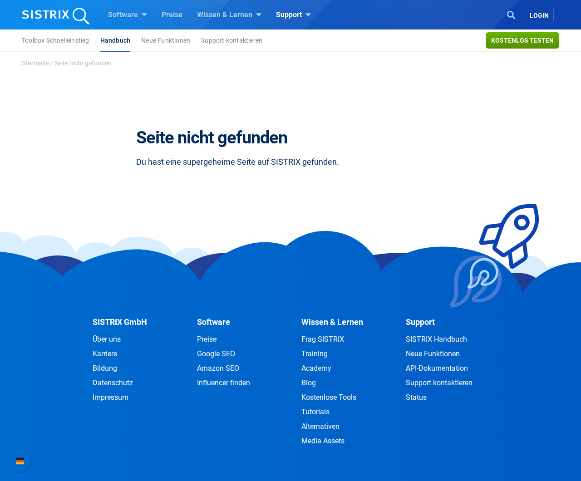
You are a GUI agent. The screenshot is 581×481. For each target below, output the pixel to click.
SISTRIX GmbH (120, 322)
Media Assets (323, 441)
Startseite (35, 63)
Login (539, 15)
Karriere (105, 353)
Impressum (110, 397)
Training (314, 353)
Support (290, 14)
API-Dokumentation (437, 368)
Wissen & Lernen (225, 14)
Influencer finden (223, 382)
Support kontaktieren (231, 40)
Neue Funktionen (165, 40)
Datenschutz (113, 382)
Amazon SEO (218, 368)
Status (416, 397)
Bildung (105, 368)
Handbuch (115, 40)
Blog (308, 382)
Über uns (107, 339)
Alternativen (320, 426)
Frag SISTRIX (322, 339)
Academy (316, 368)
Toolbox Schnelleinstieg (55, 40)
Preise (172, 14)
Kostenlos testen (522, 40)
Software (124, 14)
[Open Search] (511, 14)
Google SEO (216, 353)
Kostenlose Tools (328, 397)
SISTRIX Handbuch (436, 339)
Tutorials (315, 411)
